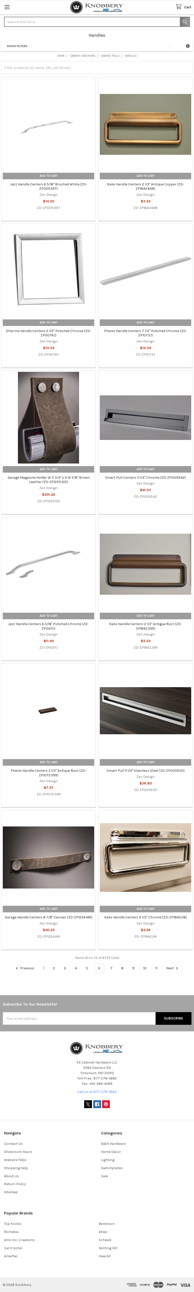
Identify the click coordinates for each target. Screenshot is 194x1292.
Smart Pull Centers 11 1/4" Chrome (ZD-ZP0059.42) (145, 477)
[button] (187, 46)
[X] (88, 1104)
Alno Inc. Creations (19, 1240)
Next (170, 968)
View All (105, 1256)
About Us (11, 1176)
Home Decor (111, 1152)
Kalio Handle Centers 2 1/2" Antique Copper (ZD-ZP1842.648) (145, 186)
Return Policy (15, 1184)
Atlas (103, 1232)
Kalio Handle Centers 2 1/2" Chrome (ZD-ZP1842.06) (145, 917)
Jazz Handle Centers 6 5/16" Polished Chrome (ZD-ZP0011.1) (48, 626)
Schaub (105, 1240)
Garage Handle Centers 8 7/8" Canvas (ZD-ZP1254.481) (48, 917)
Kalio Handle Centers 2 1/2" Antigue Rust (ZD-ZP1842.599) (145, 626)
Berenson (107, 1224)
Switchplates (112, 1168)
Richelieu (11, 1232)
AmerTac (11, 1256)
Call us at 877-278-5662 (97, 1092)
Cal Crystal (13, 1248)
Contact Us (13, 1144)
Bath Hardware (113, 1144)
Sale (104, 1176)
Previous (26, 968)
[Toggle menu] (7, 7)
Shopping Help (16, 1168)
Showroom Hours (18, 1152)
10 (145, 968)
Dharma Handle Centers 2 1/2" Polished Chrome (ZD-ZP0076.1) (48, 333)
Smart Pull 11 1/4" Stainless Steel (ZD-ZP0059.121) (146, 770)
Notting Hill (108, 1248)
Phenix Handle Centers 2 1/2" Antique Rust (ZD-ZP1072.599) (48, 772)
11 (156, 968)
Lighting (107, 1160)
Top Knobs (12, 1224)
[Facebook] (97, 1104)
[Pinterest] (106, 1104)
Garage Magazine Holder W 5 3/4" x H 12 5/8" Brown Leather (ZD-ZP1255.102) (49, 479)
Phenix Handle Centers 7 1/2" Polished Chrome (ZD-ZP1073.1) (145, 333)
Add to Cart (49, 176)
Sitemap (11, 1192)
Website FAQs (15, 1160)
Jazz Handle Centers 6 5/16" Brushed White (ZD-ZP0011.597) (48, 186)
